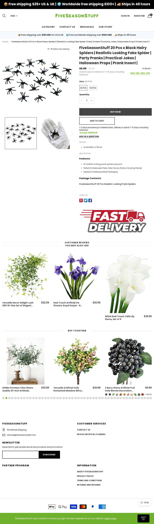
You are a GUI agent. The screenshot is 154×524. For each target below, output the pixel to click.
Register (139, 15)
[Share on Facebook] (90, 200)
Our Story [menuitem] (105, 26)
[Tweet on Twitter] (85, 200)
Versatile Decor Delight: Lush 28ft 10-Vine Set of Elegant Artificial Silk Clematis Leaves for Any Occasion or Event (17, 304)
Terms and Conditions (89, 480)
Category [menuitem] (48, 26)
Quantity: (84, 94)
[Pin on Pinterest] (81, 200)
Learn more (110, 518)
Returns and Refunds (88, 485)
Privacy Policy (85, 476)
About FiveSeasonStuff (90, 471)
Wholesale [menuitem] (87, 26)
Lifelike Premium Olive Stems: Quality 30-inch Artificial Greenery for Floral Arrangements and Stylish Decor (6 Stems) (17, 389)
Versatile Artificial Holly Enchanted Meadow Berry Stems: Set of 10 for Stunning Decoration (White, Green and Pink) (69, 389)
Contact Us (83, 430)
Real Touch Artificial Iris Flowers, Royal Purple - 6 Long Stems (67, 304)
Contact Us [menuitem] (67, 26)
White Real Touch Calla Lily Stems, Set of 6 (119, 318)
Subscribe (49, 454)
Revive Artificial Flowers (91, 434)
